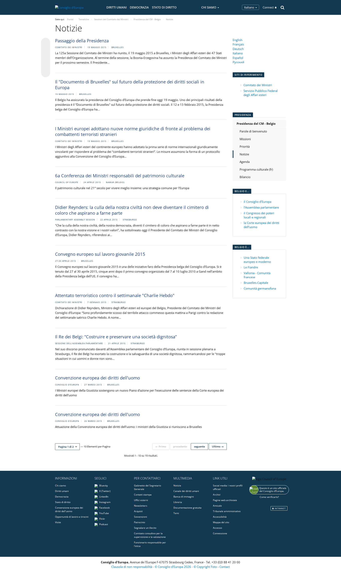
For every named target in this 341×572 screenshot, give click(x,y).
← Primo (161, 446)
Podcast (103, 524)
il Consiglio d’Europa (257, 202)
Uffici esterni (141, 500)
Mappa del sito (221, 522)
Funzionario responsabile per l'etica (150, 544)
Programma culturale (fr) (256, 169)
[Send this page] (46, 73)
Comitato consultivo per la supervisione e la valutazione (150, 535)
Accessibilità (220, 516)
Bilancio (245, 177)
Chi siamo (60, 485)
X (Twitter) (105, 491)
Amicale (217, 505)
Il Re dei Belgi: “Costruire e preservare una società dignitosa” (116, 337)
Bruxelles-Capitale (256, 283)
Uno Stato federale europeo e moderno (257, 260)
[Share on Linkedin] (46, 65)
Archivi (216, 494)
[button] (67, 446)
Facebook (104, 507)
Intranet (280, 508)
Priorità (245, 146)
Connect (268, 7)
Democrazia (139, 7)
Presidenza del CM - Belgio (256, 124)
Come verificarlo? (269, 497)
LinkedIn (103, 496)
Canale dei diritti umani (186, 491)
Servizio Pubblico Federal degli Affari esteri (261, 93)
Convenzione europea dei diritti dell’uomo (97, 378)
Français (238, 44)
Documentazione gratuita (187, 507)
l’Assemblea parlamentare (261, 207)
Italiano (249, 7)
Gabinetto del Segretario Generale (147, 487)
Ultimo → (218, 446)
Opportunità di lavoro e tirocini (71, 516)
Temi (176, 513)
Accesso (217, 528)
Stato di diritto (164, 7)
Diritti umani (116, 7)
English (237, 40)
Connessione (220, 533)
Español (238, 58)
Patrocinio (139, 522)
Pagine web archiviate (225, 500)
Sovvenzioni (140, 516)
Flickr (102, 518)
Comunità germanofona (260, 288)
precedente (180, 446)
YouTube (104, 513)
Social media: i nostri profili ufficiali (228, 487)
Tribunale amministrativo (227, 511)
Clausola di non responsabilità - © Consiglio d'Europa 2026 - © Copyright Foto (164, 567)
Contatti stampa (143, 494)
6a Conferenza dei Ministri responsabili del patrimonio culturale (119, 175)
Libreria (177, 502)
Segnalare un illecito (145, 528)
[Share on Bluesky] (46, 43)
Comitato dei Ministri (258, 85)
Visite (58, 522)
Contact (224, 567)
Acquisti (138, 511)
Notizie (244, 154)
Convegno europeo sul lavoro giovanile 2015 (100, 254)
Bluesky (103, 485)
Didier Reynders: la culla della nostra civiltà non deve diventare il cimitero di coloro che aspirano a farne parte (132, 210)
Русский (238, 62)
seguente (199, 446)
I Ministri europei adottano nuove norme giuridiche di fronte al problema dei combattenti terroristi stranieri (132, 131)
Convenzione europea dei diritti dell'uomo (69, 509)
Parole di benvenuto (253, 131)
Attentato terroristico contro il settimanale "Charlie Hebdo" (114, 295)
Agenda (245, 162)
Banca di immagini (183, 496)
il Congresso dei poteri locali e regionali (259, 215)
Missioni (245, 139)
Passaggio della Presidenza (82, 40)
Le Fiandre (251, 267)
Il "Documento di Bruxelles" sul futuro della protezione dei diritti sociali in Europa (129, 84)
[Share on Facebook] (46, 58)
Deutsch (238, 49)
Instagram (105, 502)
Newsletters (140, 505)
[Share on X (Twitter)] (46, 50)
